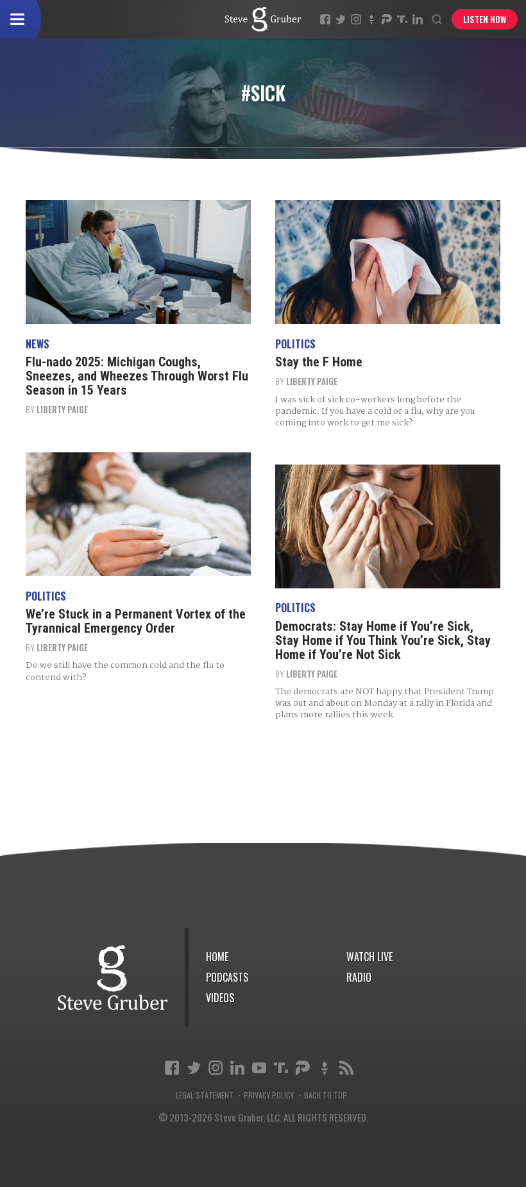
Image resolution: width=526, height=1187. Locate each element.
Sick (263, 19)
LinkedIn (417, 19)
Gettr (371, 19)
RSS (346, 1068)
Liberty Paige (62, 409)
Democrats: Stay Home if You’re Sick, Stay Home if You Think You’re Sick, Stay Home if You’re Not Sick (383, 640)
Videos (220, 997)
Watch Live (369, 956)
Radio (358, 977)
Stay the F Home (318, 362)
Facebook (325, 19)
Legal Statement (204, 1095)
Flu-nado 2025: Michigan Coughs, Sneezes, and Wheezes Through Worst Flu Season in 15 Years (137, 376)
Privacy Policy (269, 1095)
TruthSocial (402, 19)
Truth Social (281, 1068)
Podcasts (227, 977)
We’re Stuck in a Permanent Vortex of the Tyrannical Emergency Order (136, 621)
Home (217, 956)
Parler (387, 19)
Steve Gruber (112, 977)
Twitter (340, 19)
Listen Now (484, 19)
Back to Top (325, 1095)
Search (436, 19)
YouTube (259, 1068)
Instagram (356, 19)
